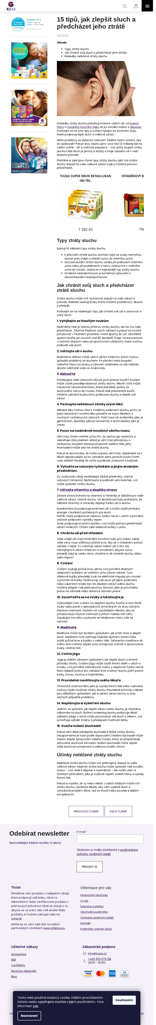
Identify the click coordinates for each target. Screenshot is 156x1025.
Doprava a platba (91, 906)
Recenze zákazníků (23, 971)
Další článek (118, 811)
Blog (14, 976)
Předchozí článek (86, 811)
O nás (84, 901)
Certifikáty (18, 965)
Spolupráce (18, 954)
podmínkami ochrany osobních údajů (107, 852)
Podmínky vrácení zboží (96, 929)
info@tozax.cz (97, 953)
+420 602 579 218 (99, 959)
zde (35, 1006)
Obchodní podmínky (94, 912)
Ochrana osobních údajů (97, 918)
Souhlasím (124, 1000)
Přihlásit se (89, 867)
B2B (13, 960)
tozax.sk (16, 918)
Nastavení (29, 1016)
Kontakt (85, 923)
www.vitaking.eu (54, 928)
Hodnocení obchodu (94, 895)
